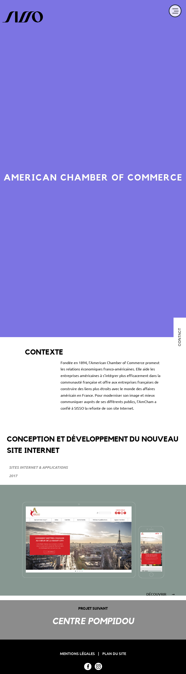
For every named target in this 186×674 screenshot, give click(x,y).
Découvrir (156, 594)
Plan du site (114, 653)
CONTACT (179, 337)
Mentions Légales (78, 653)
